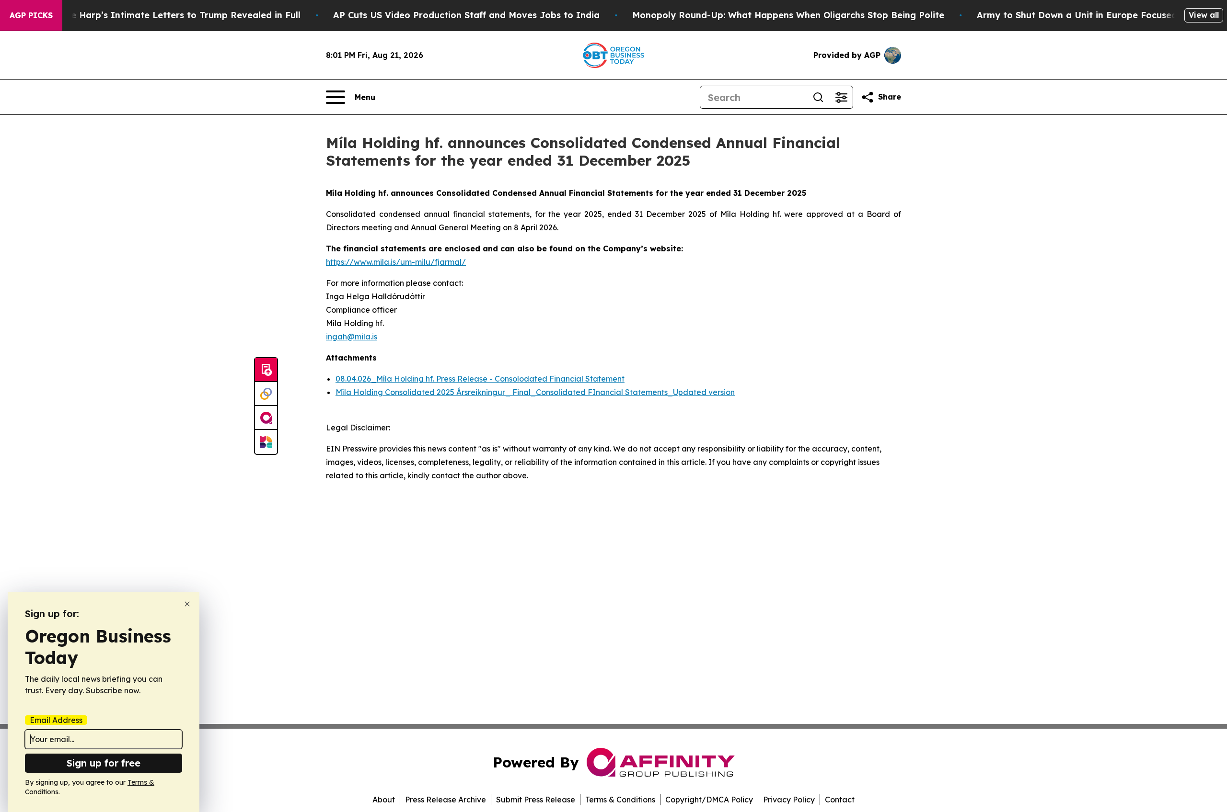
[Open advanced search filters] (841, 97)
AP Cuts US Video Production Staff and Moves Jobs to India (466, 15)
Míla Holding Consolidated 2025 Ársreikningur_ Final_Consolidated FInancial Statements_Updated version (535, 392)
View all (1204, 15)
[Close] (187, 604)
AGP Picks (31, 15)
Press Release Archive (445, 799)
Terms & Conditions (620, 799)
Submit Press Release (535, 799)
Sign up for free (103, 763)
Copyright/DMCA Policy (709, 799)
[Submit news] (266, 370)
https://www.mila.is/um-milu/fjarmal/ (396, 262)
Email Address (56, 720)
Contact (840, 799)
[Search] (818, 97)
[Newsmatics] (266, 442)
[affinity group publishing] (266, 418)
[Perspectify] (266, 394)
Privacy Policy (789, 799)
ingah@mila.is (351, 336)
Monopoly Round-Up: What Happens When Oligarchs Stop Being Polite (788, 15)
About (383, 799)
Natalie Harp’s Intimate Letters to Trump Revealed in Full (172, 15)
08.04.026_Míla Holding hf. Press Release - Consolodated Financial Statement (480, 378)
